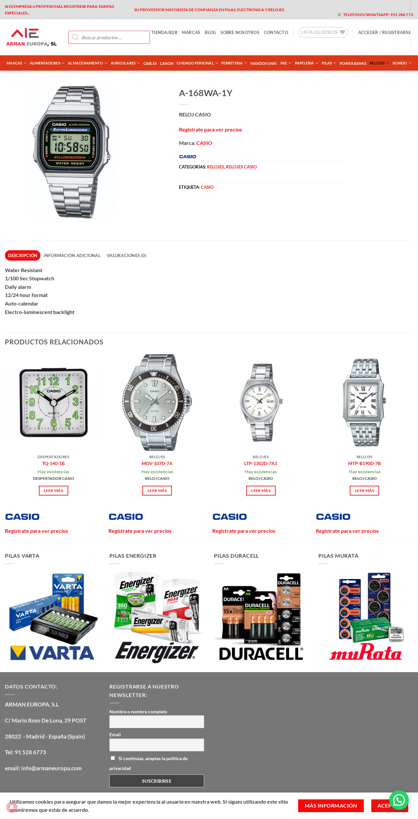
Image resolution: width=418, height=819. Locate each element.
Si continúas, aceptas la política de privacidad (148, 763)
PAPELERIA (304, 63)
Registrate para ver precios (210, 129)
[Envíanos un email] (379, 4)
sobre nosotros (239, 32)
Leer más (53, 490)
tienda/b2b (164, 32)
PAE (284, 63)
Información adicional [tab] (72, 255)
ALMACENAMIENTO (85, 63)
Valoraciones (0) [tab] (126, 255)
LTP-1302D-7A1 (260, 463)
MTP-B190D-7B (364, 463)
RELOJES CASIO (241, 166)
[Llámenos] (389, 4)
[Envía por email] (208, 207)
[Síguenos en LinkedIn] (400, 4)
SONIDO (400, 63)
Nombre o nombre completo (138, 711)
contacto (276, 32)
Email (115, 734)
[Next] (413, 447)
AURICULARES (123, 63)
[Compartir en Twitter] (196, 207)
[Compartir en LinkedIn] (232, 207)
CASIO (204, 143)
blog (210, 32)
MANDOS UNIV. (263, 63)
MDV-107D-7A (157, 463)
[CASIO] (22, 517)
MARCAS (191, 32)
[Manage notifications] (12, 807)
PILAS (327, 63)
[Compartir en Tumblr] (244, 207)
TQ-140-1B (53, 463)
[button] (384, 32)
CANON (166, 63)
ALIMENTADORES (45, 63)
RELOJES (377, 63)
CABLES (150, 63)
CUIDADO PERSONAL (195, 63)
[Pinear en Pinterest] (220, 207)
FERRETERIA (232, 63)
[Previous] (5, 447)
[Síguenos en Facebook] (348, 4)
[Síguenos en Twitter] (369, 4)
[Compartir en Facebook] (185, 207)
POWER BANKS (353, 63)
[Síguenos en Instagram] (358, 4)
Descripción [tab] (23, 255)
